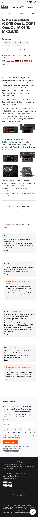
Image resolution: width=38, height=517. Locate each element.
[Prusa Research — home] (4, 7)
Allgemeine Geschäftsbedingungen (14, 462)
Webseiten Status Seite (10, 476)
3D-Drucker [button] (17, 7)
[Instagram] (17, 495)
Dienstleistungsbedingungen (11, 451)
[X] (21, 495)
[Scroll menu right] (35, 7)
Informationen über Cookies (12, 471)
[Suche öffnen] (26, 2)
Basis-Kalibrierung (22, 13)
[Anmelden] (30, 2)
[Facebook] (12, 495)
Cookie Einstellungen (10, 478)
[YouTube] (25, 495)
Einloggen (7, 225)
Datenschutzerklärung (10, 468)
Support (10, 13)
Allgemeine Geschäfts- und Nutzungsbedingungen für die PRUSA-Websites (18, 465)
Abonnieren (10, 442)
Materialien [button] (30, 7)
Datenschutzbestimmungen (11, 450)
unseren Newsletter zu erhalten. (12, 437)
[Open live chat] (33, 512)
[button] (3, 61)
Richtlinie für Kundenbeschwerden (14, 473)
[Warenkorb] (35, 2)
